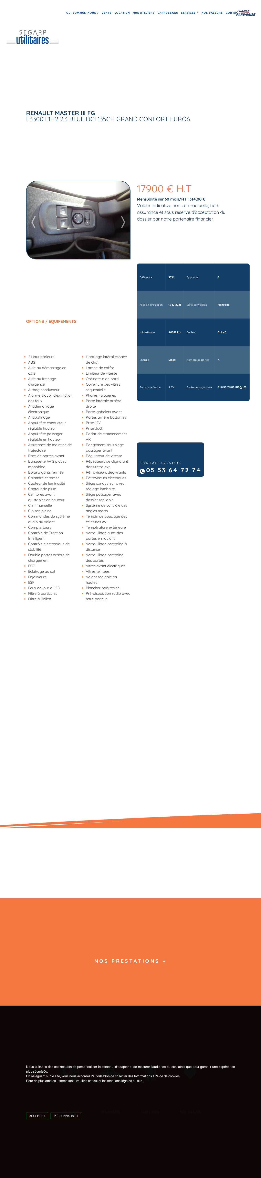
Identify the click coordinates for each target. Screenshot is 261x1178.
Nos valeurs (212, 12)
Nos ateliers (144, 12)
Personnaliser (66, 1116)
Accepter (37, 1116)
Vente (107, 12)
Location (122, 12)
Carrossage (167, 12)
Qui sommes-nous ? (82, 12)
